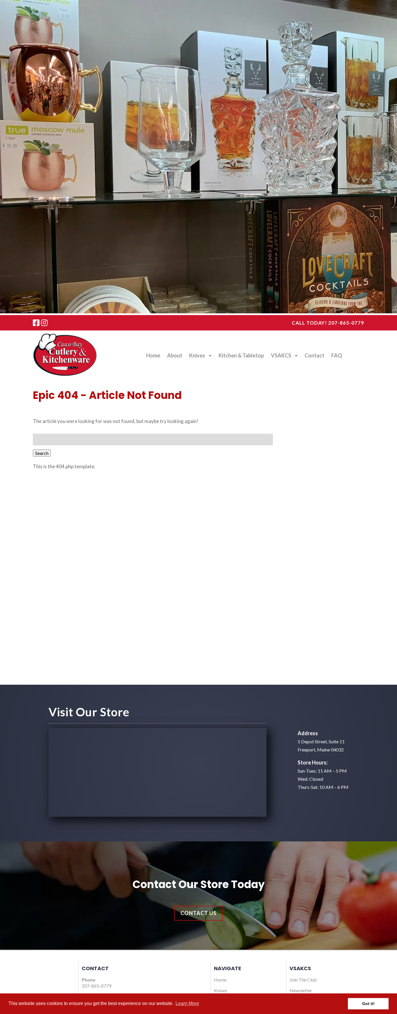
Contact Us (198, 913)
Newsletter (300, 990)
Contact (314, 355)
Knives (197, 355)
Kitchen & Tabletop (241, 355)
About (174, 355)
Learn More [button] (187, 1003)
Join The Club (303, 979)
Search (42, 453)
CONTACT (95, 968)
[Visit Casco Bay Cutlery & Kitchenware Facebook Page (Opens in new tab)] (36, 322)
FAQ (336, 355)
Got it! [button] (368, 1003)
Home (153, 355)
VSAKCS (281, 355)
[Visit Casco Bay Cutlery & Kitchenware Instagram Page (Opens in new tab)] (44, 322)
